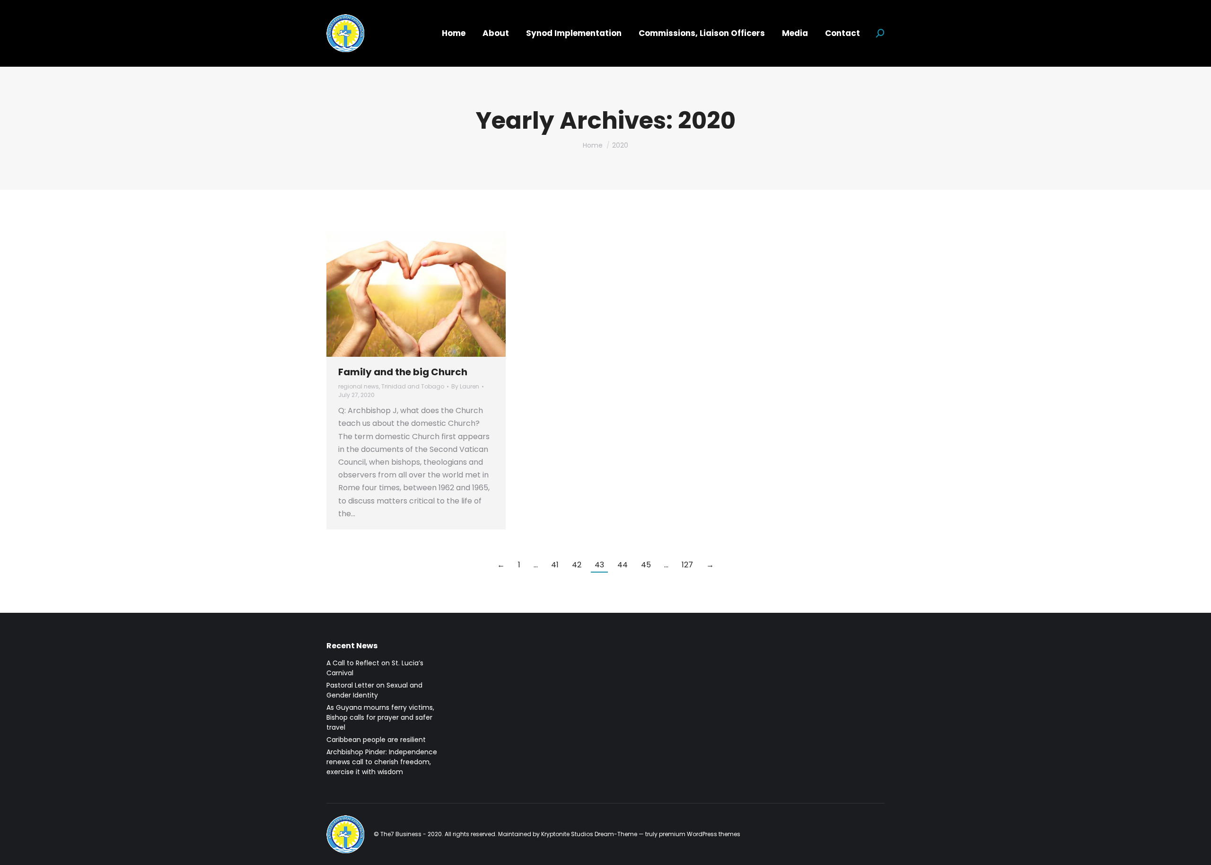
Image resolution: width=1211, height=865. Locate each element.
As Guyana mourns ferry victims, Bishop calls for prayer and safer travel (380, 717)
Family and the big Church (402, 372)
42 (576, 564)
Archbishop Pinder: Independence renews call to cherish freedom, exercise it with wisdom (381, 762)
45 (646, 564)
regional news (358, 386)
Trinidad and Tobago (412, 386)
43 (599, 564)
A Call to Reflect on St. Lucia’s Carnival (374, 668)
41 (555, 564)
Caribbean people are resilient (376, 739)
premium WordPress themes (699, 834)
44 (622, 564)
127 (687, 564)
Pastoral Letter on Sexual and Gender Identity (374, 690)
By (465, 386)
